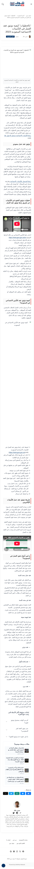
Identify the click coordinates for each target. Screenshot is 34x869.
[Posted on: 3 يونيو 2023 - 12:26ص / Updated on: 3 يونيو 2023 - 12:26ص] (20, 36)
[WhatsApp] (17, 793)
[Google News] (10, 851)
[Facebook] (28, 793)
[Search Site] (3, 4)
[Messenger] (22, 793)
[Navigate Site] (31, 4)
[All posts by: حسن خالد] (17, 804)
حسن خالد (25, 36)
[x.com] (20, 851)
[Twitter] (11, 793)
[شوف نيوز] (17, 3)
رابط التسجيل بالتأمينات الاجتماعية (20, 181)
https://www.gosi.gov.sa (17, 452)
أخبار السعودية (20, 15)
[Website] (20, 813)
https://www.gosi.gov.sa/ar (17, 237)
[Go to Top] (3, 865)
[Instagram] (17, 851)
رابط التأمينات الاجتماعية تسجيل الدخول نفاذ (17, 135)
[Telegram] (13, 851)
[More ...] (5, 793)
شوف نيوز (28, 15)
